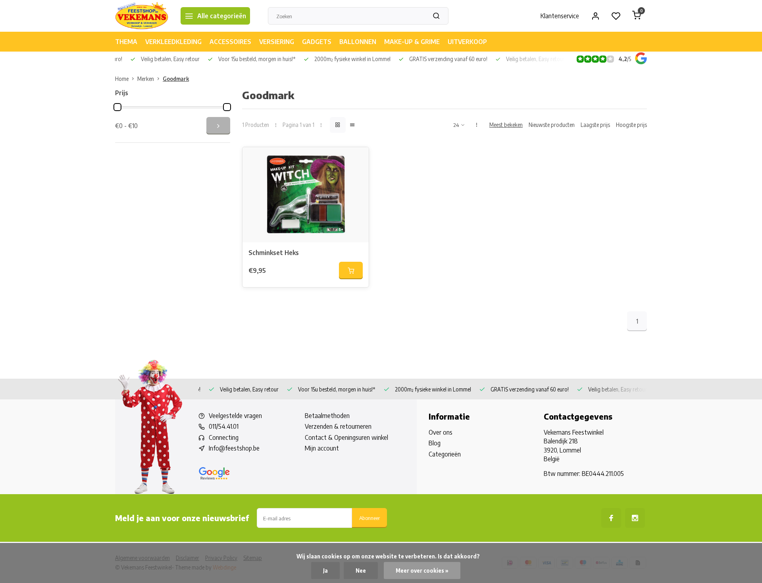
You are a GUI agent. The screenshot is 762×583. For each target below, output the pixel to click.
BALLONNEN (357, 42)
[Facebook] (611, 518)
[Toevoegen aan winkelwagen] (351, 270)
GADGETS (316, 42)
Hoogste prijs (631, 124)
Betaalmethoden (327, 416)
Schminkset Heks (273, 253)
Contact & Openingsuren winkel (346, 437)
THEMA (126, 42)
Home (122, 78)
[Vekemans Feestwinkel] (142, 16)
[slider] (117, 107)
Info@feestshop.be (234, 448)
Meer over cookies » (422, 570)
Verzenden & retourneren (338, 426)
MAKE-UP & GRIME (412, 42)
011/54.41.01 (224, 426)
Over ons (440, 432)
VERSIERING (276, 42)
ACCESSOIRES (230, 42)
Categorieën (445, 454)
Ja (325, 570)
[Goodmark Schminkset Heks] (305, 194)
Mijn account (322, 448)
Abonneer (369, 517)
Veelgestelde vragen (235, 416)
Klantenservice (560, 16)
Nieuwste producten (552, 124)
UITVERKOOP (467, 42)
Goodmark (176, 78)
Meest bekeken (506, 124)
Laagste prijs (595, 124)
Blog (435, 443)
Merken (145, 78)
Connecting (224, 437)
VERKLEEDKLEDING (173, 42)
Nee (361, 570)
